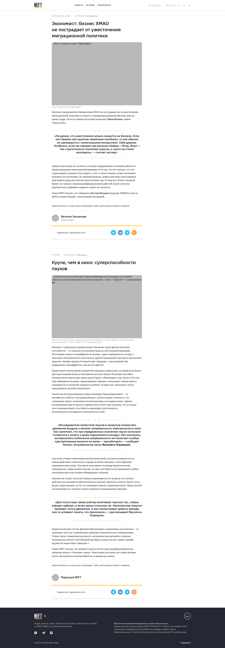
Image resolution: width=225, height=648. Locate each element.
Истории (90, 5)
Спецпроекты (104, 5)
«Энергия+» (81, 255)
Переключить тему (189, 5)
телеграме (87, 206)
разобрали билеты (120, 549)
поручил (114, 193)
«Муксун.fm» (92, 16)
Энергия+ (102, 361)
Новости (78, 5)
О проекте (185, 642)
